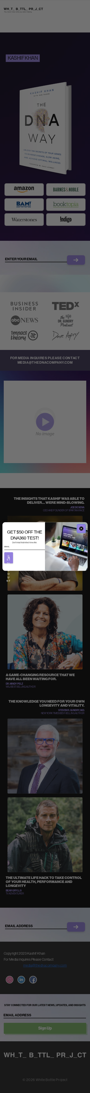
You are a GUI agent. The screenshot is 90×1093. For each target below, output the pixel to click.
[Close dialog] (81, 528)
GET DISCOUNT (8, 559)
